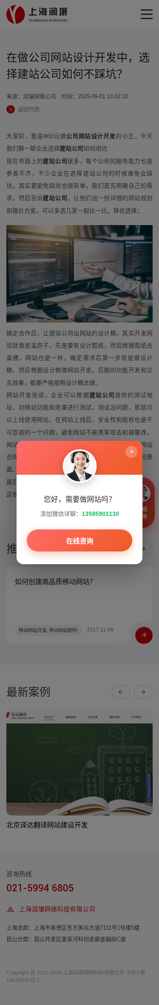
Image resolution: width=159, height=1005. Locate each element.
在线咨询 (79, 541)
